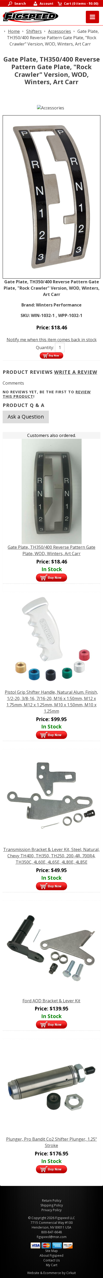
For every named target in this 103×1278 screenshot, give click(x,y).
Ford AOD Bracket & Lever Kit (51, 1001)
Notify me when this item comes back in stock (52, 340)
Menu (92, 17)
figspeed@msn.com (52, 1237)
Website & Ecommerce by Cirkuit (51, 1273)
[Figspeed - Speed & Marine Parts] (30, 15)
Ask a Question (26, 416)
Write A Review (75, 372)
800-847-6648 (51, 1232)
